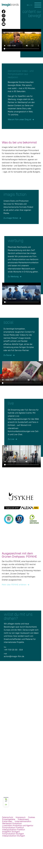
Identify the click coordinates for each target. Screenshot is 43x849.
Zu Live (11, 439)
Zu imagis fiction (10, 218)
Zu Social (7, 355)
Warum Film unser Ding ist (19, 120)
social (8, 322)
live (11, 403)
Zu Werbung (13, 277)
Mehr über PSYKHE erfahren (14, 585)
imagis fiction (15, 195)
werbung (15, 241)
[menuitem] (7, 817)
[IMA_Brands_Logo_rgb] (17, 5)
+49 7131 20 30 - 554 (13, 650)
